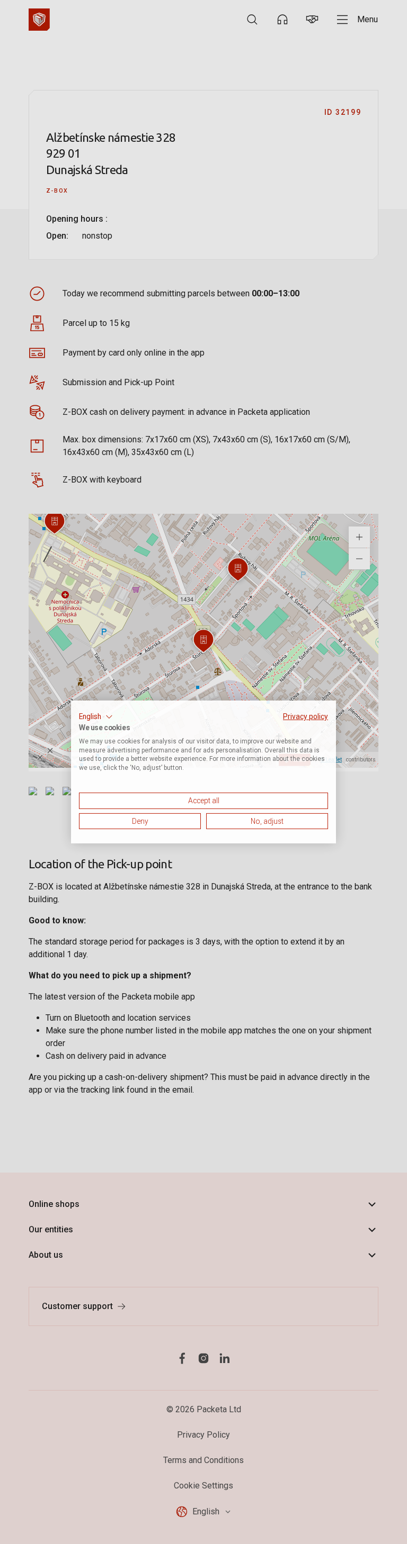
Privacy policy (305, 716)
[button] (96, 717)
